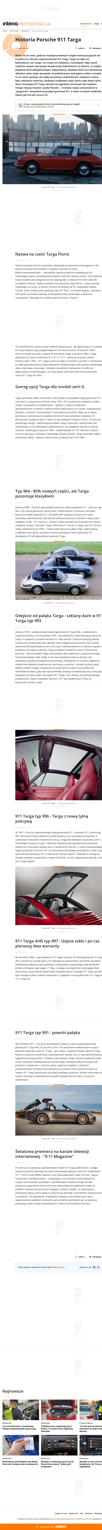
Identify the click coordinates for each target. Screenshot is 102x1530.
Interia (4, 31)
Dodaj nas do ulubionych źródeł (51, 106)
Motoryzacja (14, 31)
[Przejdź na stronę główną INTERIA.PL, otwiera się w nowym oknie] (10, 24)
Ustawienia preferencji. (83, 1519)
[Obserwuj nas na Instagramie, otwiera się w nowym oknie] (98, 1267)
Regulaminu (52, 1519)
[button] (86, 24)
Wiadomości (25, 31)
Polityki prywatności (67, 1519)
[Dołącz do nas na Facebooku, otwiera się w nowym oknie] (94, 1267)
